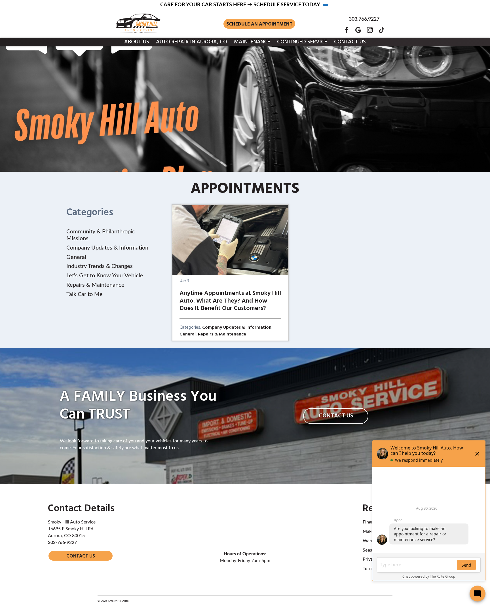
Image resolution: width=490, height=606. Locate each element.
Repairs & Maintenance (222, 334)
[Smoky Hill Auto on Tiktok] (382, 30)
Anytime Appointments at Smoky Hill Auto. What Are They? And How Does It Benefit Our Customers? (230, 300)
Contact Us (350, 42)
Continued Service (302, 42)
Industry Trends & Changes (99, 266)
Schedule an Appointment (259, 24)
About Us (136, 42)
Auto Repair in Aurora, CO (191, 42)
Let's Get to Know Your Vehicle (104, 275)
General (187, 334)
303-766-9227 (62, 542)
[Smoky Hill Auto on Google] (358, 30)
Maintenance (252, 42)
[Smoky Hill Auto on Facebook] (347, 30)
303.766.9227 (364, 19)
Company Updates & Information (236, 327)
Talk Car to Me (84, 294)
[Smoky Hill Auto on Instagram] (370, 30)
